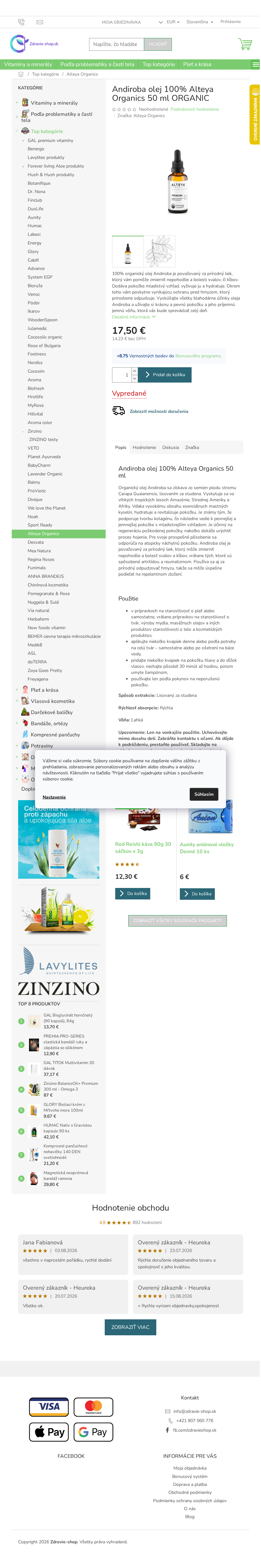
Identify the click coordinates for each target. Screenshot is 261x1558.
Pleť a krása (45, 690)
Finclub (35, 200)
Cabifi (33, 260)
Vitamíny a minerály (54, 103)
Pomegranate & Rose (49, 594)
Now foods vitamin (47, 628)
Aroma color (40, 423)
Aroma (34, 380)
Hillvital (35, 414)
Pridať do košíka (169, 375)
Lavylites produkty (46, 157)
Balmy (34, 482)
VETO (33, 448)
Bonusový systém (190, 1476)
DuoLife (35, 209)
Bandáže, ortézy (49, 723)
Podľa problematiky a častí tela (56, 117)
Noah (33, 517)
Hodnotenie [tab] (144, 447)
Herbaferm (38, 619)
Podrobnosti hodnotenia (195, 109)
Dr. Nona (36, 192)
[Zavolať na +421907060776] (27, 22)
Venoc (34, 294)
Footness (37, 354)
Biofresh (36, 388)
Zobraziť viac (130, 1327)
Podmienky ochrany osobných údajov (190, 1501)
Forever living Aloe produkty (56, 166)
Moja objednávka (121, 22)
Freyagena (38, 679)
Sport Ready (40, 525)
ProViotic (37, 491)
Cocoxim (36, 371)
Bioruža (35, 286)
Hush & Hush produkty (51, 175)
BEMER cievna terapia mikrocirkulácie (64, 636)
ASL (32, 653)
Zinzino (35, 431)
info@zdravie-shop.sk (194, 1411)
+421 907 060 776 (194, 1421)
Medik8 (35, 645)
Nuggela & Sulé (43, 602)
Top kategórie (47, 131)
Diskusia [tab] (170, 447)
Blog (189, 1517)
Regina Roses (41, 559)
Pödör (34, 303)
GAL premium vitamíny (50, 141)
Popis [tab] (120, 447)
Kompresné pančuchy (55, 734)
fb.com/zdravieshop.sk (194, 1430)
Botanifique (39, 183)
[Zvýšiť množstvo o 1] (134, 371)
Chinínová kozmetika (48, 585)
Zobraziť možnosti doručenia (159, 411)
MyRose (36, 405)
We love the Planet (47, 508)
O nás (190, 1509)
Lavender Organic (45, 474)
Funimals (37, 568)
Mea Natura (39, 551)
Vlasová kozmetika (53, 701)
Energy (34, 243)
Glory (33, 252)
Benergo (36, 149)
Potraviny (42, 745)
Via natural (38, 611)
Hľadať (158, 44)
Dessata (36, 542)
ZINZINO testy (43, 439)
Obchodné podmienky (190, 1492)
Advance (36, 268)
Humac (35, 226)
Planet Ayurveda (44, 457)
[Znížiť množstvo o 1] (134, 378)
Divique (35, 499)
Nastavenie (54, 797)
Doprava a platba (190, 1484)
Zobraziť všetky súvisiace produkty (177, 921)
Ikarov (34, 311)
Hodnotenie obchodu (130, 1207)
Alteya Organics (43, 534)
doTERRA (37, 662)
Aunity (34, 217)
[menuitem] (28, 64)
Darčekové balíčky (52, 712)
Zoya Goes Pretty (45, 670)
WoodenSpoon (43, 320)
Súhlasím (204, 794)
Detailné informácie (131, 317)
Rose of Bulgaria (44, 346)
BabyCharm (39, 465)
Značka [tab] (192, 447)
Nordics (35, 363)
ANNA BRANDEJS (46, 576)
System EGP (40, 277)
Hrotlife (35, 397)
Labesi (34, 234)
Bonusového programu (198, 356)
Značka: (141, 116)
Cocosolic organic (45, 337)
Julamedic (37, 328)
